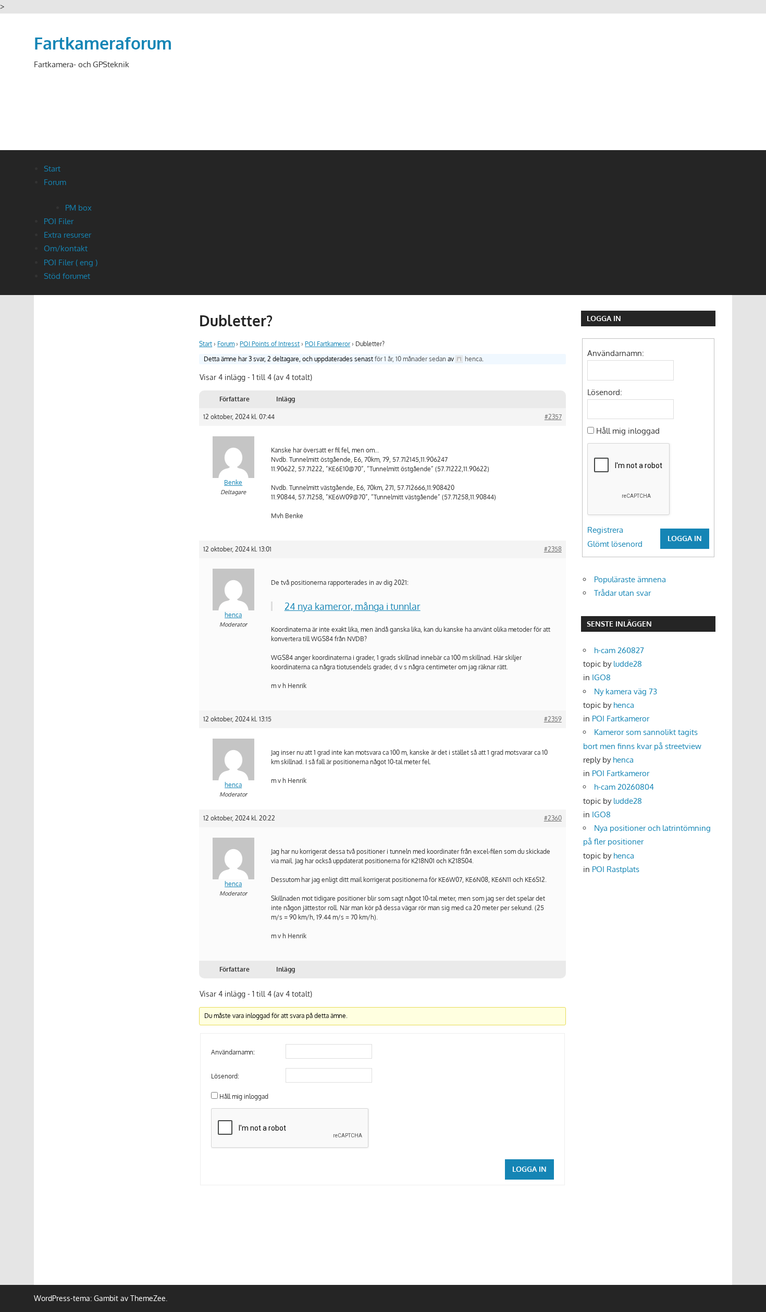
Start (52, 169)
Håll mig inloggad (243, 1096)
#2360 (553, 818)
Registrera (605, 530)
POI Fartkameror (327, 344)
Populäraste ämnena (630, 579)
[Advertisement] (542, 94)
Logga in (529, 1168)
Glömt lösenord (615, 544)
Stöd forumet (67, 276)
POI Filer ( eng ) (70, 262)
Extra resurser (67, 235)
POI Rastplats (615, 869)
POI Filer (58, 221)
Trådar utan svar (622, 593)
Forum (55, 182)
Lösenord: (225, 1076)
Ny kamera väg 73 (625, 691)
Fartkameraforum (103, 43)
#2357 (553, 417)
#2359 (553, 719)
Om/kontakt (66, 248)
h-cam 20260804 (624, 787)
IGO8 (601, 677)
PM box (78, 208)
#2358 (553, 549)
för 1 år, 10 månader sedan (410, 359)
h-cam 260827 (619, 650)
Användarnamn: (233, 1052)
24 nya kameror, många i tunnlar (353, 606)
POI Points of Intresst (270, 344)
